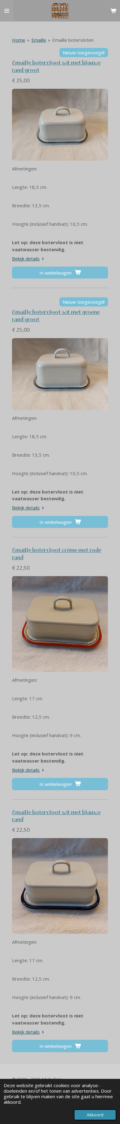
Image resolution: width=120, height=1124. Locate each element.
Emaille (38, 40)
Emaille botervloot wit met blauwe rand (56, 816)
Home (18, 40)
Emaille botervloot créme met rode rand (56, 553)
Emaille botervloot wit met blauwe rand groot (56, 66)
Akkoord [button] (95, 1115)
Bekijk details (26, 259)
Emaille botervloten (73, 40)
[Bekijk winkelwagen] (113, 10)
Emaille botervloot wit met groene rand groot (56, 315)
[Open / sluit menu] (7, 10)
